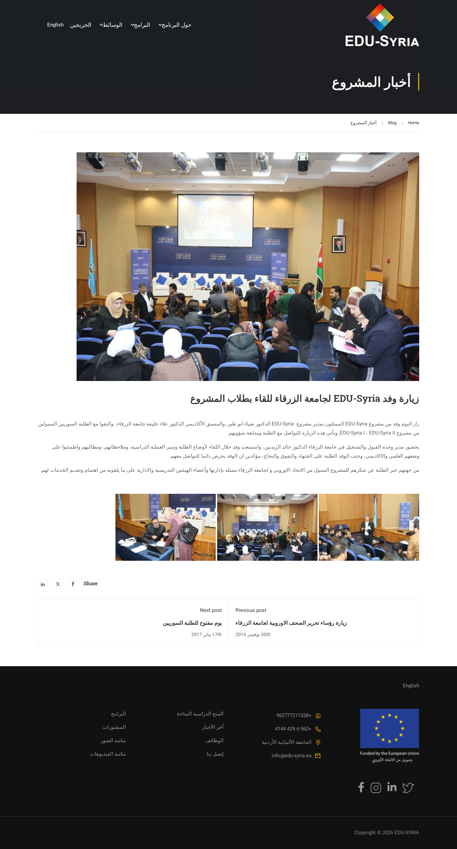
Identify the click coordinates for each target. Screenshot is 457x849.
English (55, 25)
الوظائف (214, 741)
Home (413, 122)
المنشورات (114, 727)
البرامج (142, 24)
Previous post (251, 610)
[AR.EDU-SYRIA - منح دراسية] (382, 24)
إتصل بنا (215, 754)
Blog (392, 122)
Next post (211, 610)
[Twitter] (58, 584)
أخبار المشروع (364, 122)
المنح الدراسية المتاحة (200, 714)
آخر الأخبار (212, 727)
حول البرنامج (177, 24)
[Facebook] (73, 584)
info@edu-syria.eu (291, 756)
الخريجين (80, 24)
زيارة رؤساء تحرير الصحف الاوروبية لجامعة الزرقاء (291, 622)
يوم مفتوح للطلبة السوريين (192, 622)
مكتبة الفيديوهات (108, 754)
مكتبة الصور (113, 741)
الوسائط (112, 24)
